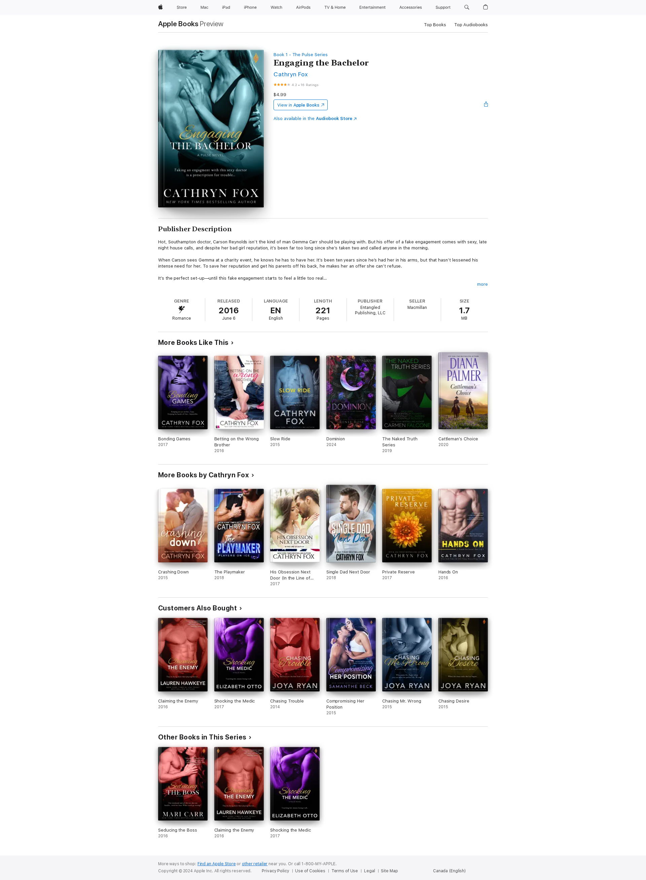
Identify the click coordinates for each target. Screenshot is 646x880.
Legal (369, 871)
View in (298, 105)
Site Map (389, 871)
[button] (467, 7)
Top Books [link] (435, 24)
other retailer (254, 864)
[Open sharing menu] (486, 104)
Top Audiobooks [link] (471, 24)
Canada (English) (449, 871)
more (482, 284)
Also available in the (313, 118)
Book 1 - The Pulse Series (300, 54)
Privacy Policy (275, 871)
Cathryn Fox (291, 74)
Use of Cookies (310, 871)
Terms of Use (344, 871)
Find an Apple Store (217, 864)
